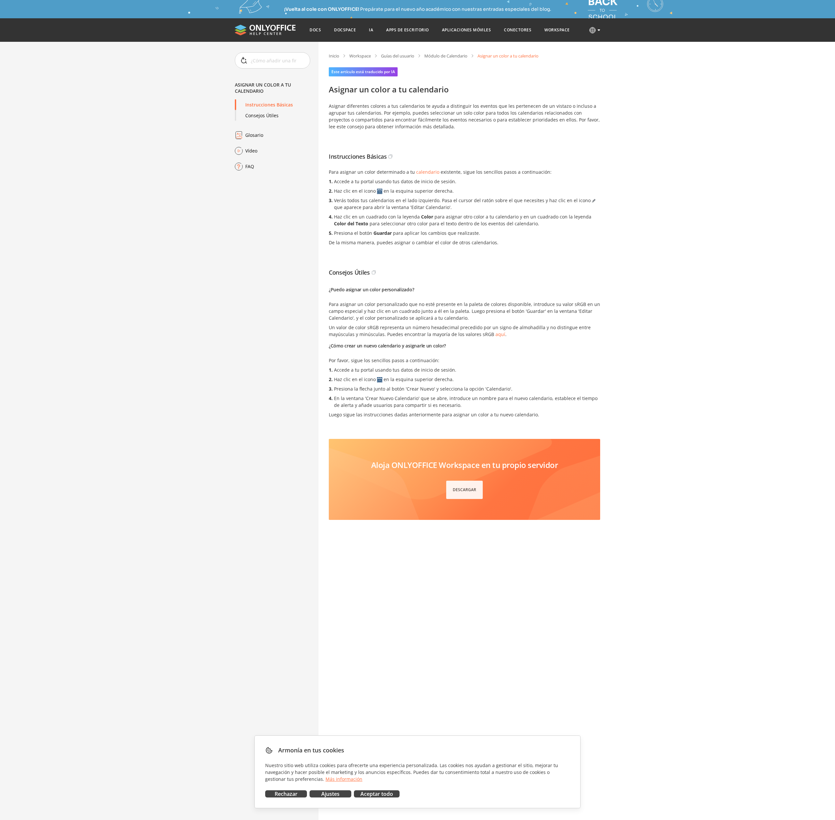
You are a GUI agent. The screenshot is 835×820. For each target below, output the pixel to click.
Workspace (360, 56)
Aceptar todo (376, 793)
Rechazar (286, 793)
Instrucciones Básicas (269, 105)
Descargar (464, 489)
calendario (427, 172)
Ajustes (330, 793)
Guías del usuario (397, 56)
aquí (500, 334)
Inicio (334, 56)
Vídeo (251, 151)
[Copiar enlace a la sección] (390, 156)
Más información (344, 779)
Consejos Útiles (262, 115)
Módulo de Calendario (445, 56)
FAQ (249, 166)
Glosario (254, 135)
